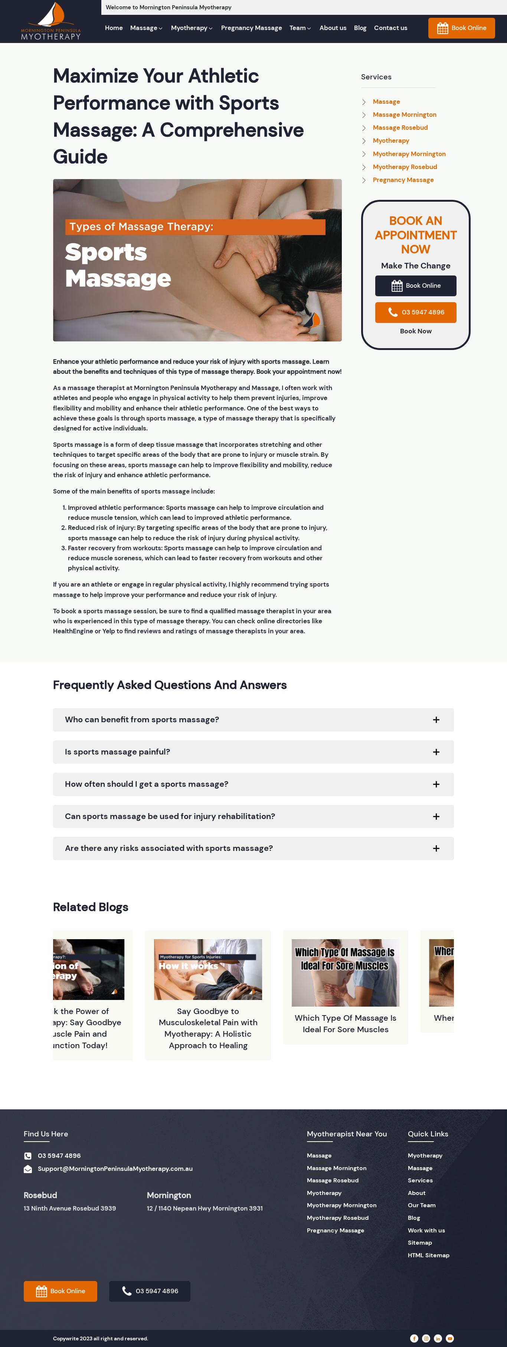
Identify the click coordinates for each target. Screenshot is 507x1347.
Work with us (426, 1230)
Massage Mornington (337, 1168)
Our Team (422, 1205)
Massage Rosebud (333, 1180)
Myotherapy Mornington (342, 1205)
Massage (319, 1155)
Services (420, 1180)
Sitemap (420, 1243)
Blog (414, 1218)
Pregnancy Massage (335, 1230)
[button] (147, 28)
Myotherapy (324, 1193)
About (417, 1193)
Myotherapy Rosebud (338, 1218)
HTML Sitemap (428, 1255)
